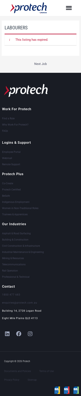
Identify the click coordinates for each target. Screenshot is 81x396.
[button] (69, 8)
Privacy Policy (11, 379)
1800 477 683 (11, 294)
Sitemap (32, 379)
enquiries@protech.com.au (19, 302)
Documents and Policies (17, 371)
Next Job (40, 64)
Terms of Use (46, 371)
